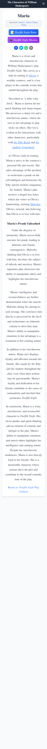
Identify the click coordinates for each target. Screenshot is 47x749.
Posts (23, 32)
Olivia (32, 75)
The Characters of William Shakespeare (22, 3)
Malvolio (35, 204)
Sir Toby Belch (22, 142)
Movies (23, 40)
